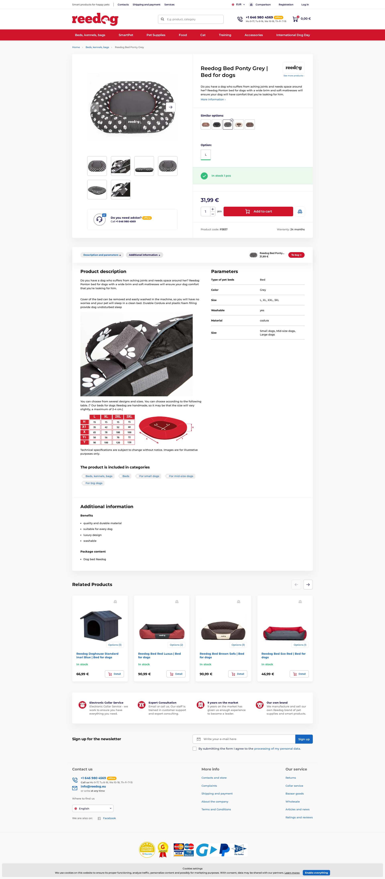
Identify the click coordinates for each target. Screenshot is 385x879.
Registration (286, 4)
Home (76, 47)
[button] (170, 107)
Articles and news (298, 809)
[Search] (162, 19)
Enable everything (316, 872)
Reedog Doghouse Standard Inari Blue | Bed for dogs (97, 655)
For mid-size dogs (181, 476)
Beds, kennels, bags (97, 47)
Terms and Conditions (216, 809)
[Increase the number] (212, 209)
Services (169, 4)
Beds (126, 476)
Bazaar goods (295, 793)
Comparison (263, 4)
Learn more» (292, 872)
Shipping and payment (146, 4)
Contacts (123, 4)
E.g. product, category (181, 19)
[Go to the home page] (95, 19)
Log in (305, 4)
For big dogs (94, 483)
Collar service (294, 785)
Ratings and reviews (299, 817)
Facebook (109, 818)
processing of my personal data (277, 748)
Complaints (209, 785)
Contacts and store (214, 777)
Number (205, 211)
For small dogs (149, 476)
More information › (213, 99)
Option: (206, 145)
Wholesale (293, 801)
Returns (291, 777)
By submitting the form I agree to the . (250, 748)
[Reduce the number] (212, 213)
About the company (215, 801)
